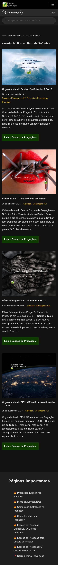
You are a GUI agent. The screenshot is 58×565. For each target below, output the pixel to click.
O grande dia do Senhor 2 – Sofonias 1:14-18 (27, 89)
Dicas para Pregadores (29, 501)
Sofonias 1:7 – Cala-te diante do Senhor (24, 198)
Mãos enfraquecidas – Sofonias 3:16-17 (24, 300)
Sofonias (6, 98)
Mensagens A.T (18, 98)
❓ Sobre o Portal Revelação (29, 556)
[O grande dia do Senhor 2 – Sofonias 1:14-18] (29, 67)
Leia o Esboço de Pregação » (19, 138)
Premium (6, 102)
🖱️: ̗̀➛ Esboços (12, 12)
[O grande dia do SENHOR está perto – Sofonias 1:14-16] (29, 375)
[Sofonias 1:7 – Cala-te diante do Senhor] (29, 171)
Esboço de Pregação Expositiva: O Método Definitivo (26, 529)
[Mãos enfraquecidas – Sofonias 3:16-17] (29, 273)
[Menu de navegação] (52, 4)
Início (4, 35)
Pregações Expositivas (37, 98)
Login (52, 12)
